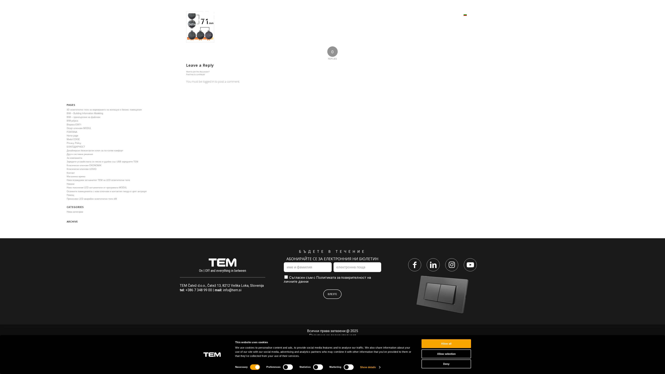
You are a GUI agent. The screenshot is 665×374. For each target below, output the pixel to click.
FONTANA (72, 131)
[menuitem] (257, 16)
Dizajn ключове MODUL (79, 128)
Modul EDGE (73, 139)
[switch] (288, 367)
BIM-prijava (72, 120)
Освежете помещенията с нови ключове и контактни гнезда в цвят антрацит (107, 191)
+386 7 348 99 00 (198, 290)
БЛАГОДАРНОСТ (76, 146)
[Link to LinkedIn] (433, 264)
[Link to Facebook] (414, 264)
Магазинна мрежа (76, 176)
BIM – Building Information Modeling (85, 113)
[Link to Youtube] (470, 264)
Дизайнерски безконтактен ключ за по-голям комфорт (95, 150)
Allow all (446, 343)
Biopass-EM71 (74, 124)
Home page (72, 135)
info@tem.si (232, 290)
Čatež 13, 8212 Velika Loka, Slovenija (235, 285)
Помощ (70, 195)
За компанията (74, 157)
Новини (70, 183)
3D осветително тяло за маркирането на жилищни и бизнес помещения (104, 109)
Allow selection (446, 353)
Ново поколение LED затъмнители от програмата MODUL (97, 187)
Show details (368, 367)
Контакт (71, 172)
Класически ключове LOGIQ (81, 169)
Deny (446, 363)
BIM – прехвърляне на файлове (83, 117)
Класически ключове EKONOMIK (84, 165)
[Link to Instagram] (451, 264)
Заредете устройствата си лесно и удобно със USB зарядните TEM (102, 161)
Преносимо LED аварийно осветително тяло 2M (92, 198)
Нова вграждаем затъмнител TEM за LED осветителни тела (98, 180)
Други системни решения (80, 154)
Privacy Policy (74, 143)
